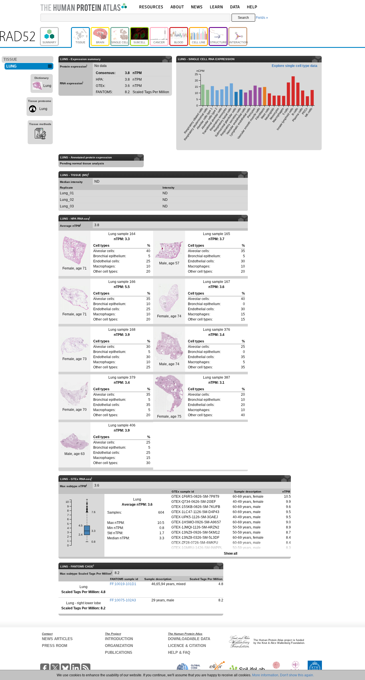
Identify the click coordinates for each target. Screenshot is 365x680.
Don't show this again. (297, 675)
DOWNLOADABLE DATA (189, 639)
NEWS (197, 7)
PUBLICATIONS (118, 652)
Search (243, 18)
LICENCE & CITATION (187, 646)
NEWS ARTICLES (57, 639)
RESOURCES (151, 7)
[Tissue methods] (40, 134)
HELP (252, 7)
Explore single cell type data (294, 66)
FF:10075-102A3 (123, 600)
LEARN (216, 7)
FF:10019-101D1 (123, 584)
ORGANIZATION (119, 646)
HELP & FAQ (179, 652)
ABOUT (177, 7)
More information (265, 675)
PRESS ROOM (54, 646)
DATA (235, 7)
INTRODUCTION (119, 639)
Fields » (262, 18)
